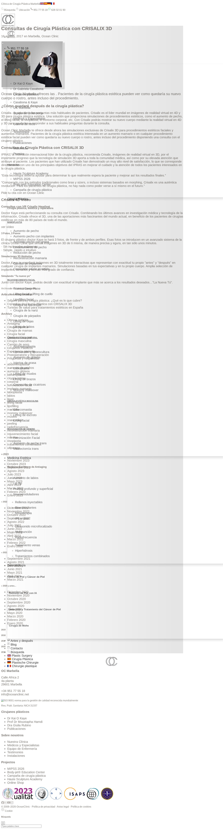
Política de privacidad (43, 806)
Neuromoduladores (26, 494)
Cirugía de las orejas (27, 305)
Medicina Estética (19, 458)
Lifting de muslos (24, 373)
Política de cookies (81, 806)
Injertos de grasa (24, 362)
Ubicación (24, 10)
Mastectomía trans (26, 448)
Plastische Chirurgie (25, 662)
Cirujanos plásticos (26, 94)
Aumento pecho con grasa (31, 241)
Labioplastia (21, 368)
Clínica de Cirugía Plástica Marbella (20, 4)
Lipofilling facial (23, 299)
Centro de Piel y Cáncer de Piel (26, 576)
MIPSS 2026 (21, 179)
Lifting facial (21, 420)
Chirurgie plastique (24, 666)
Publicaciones (22, 143)
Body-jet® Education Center (32, 184)
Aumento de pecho (26, 231)
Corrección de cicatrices (29, 384)
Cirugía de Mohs (19, 625)
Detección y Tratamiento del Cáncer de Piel (35, 609)
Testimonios (21, 132)
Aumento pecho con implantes (33, 236)
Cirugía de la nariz (25, 310)
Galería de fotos (24, 124)
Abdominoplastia (24, 346)
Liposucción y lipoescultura (31, 352)
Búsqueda (9, 10)
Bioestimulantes (25, 507)
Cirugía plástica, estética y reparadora (30, 208)
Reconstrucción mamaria (30, 258)
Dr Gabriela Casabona (28, 89)
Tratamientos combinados (32, 556)
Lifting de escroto (25, 415)
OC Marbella (21, 107)
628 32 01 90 (58, 10)
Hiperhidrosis (23, 550)
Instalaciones (16, 755)
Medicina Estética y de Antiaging (27, 466)
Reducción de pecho (27, 252)
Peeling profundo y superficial (33, 488)
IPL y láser (22, 518)
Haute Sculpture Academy (30, 173)
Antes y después (21, 640)
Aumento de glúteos (26, 357)
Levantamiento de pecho (30, 247)
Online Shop (15, 782)
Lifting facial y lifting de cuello (32, 294)
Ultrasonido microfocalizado (33, 526)
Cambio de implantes (27, 263)
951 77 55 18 (40, 10)
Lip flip (17, 483)
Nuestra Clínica (17, 741)
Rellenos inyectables (28, 502)
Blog (13, 644)
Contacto (16, 59)
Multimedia (20, 148)
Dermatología (16, 565)
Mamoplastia (14, 222)
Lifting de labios (23, 326)
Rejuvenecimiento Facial (21, 280)
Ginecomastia (22, 409)
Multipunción (23, 531)
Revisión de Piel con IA (23, 593)
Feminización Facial (26, 437)
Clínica (11, 63)
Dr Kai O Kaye (23, 83)
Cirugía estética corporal (22, 338)
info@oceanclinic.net (15, 694)
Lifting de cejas (23, 321)
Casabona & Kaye (25, 102)
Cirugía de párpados (27, 315)
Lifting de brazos (24, 379)
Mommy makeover (26, 390)
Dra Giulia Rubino (19, 725)
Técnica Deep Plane (26, 288)
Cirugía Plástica (17, 199)
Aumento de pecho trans (30, 443)
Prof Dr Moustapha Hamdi (24, 721)
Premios (18, 153)
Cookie (8, 811)
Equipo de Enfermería (28, 113)
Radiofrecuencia (26, 537)
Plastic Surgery (21, 655)
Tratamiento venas (27, 545)
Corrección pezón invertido (31, 269)
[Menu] (2, 43)
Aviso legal (63, 806)
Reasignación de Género (21, 429)
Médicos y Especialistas (29, 118)
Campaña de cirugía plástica (32, 189)
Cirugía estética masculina (22, 401)
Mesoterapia (23, 513)
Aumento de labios (25, 478)
